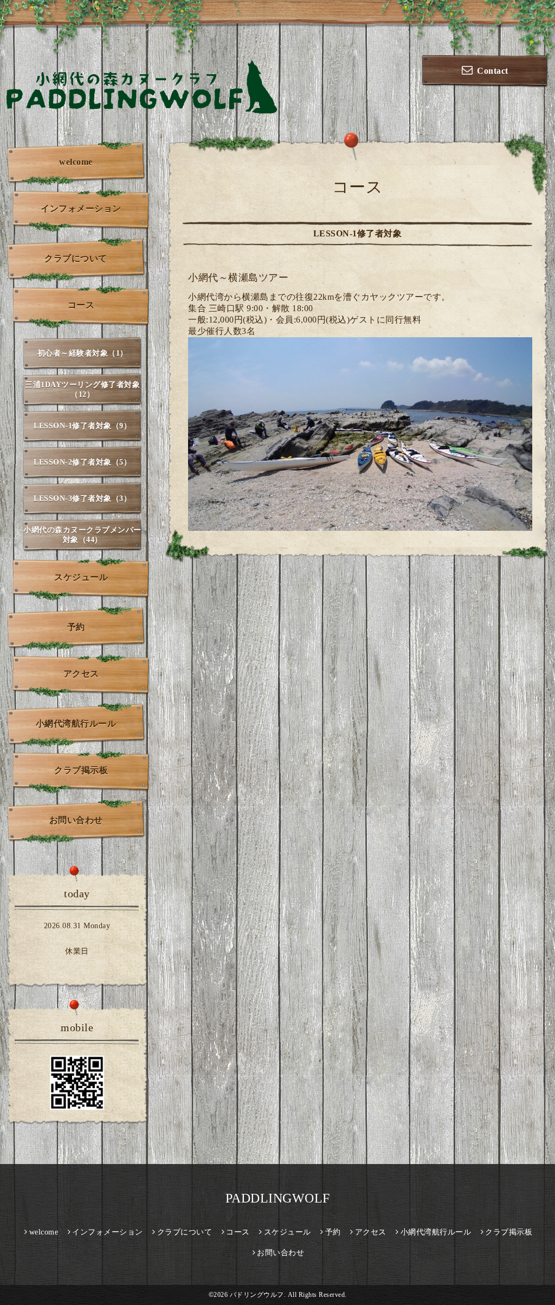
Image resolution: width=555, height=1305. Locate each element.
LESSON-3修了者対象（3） (82, 498)
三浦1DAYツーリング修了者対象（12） (82, 389)
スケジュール (81, 577)
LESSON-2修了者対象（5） (82, 462)
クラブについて (75, 258)
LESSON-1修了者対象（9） (82, 426)
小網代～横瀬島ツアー (238, 277)
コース (81, 305)
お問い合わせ (76, 820)
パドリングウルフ (257, 1294)
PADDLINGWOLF (277, 1198)
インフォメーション (81, 208)
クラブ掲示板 (81, 770)
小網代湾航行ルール (76, 723)
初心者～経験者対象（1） (82, 353)
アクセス (81, 673)
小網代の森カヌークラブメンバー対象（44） (82, 535)
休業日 (77, 951)
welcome (76, 161)
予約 (76, 627)
